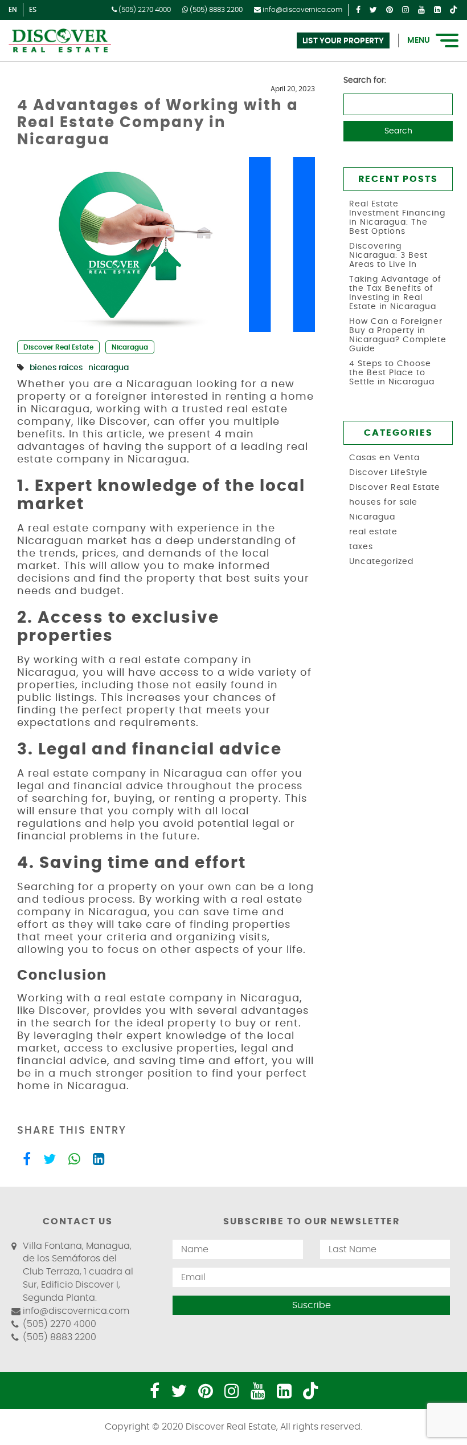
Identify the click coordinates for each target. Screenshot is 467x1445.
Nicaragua (130, 347)
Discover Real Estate (58, 347)
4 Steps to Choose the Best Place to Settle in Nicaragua (392, 373)
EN (13, 9)
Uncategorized (381, 562)
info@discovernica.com (301, 9)
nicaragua (108, 368)
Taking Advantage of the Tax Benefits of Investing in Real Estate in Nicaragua (395, 293)
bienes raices (56, 368)
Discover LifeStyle (388, 473)
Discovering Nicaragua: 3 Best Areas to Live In (388, 255)
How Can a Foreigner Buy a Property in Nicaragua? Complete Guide (397, 335)
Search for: (364, 80)
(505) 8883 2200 (215, 9)
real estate (373, 532)
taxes (361, 547)
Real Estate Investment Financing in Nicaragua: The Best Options (397, 218)
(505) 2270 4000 (144, 9)
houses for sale (383, 502)
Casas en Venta (384, 458)
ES (32, 9)
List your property (343, 41)
